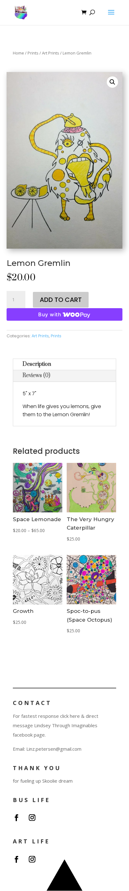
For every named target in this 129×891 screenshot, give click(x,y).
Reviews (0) (36, 375)
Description (37, 364)
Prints (33, 53)
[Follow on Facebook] (16, 817)
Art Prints (50, 53)
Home (18, 53)
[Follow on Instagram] (32, 817)
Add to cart (61, 299)
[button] (112, 82)
